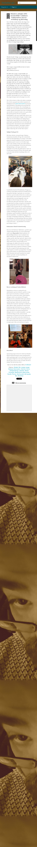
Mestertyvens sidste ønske (22, 372)
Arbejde (16, 367)
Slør (16, 376)
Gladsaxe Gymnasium (14, 369)
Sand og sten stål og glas (24, 374)
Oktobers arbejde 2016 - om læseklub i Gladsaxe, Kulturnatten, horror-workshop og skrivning (19, 16)
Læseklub (21, 370)
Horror (28, 369)
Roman (14, 374)
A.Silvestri (28, 365)
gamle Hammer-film (20, 103)
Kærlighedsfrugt (14, 370)
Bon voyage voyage (24, 367)
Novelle (9, 374)
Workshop (20, 376)
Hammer (23, 369)
